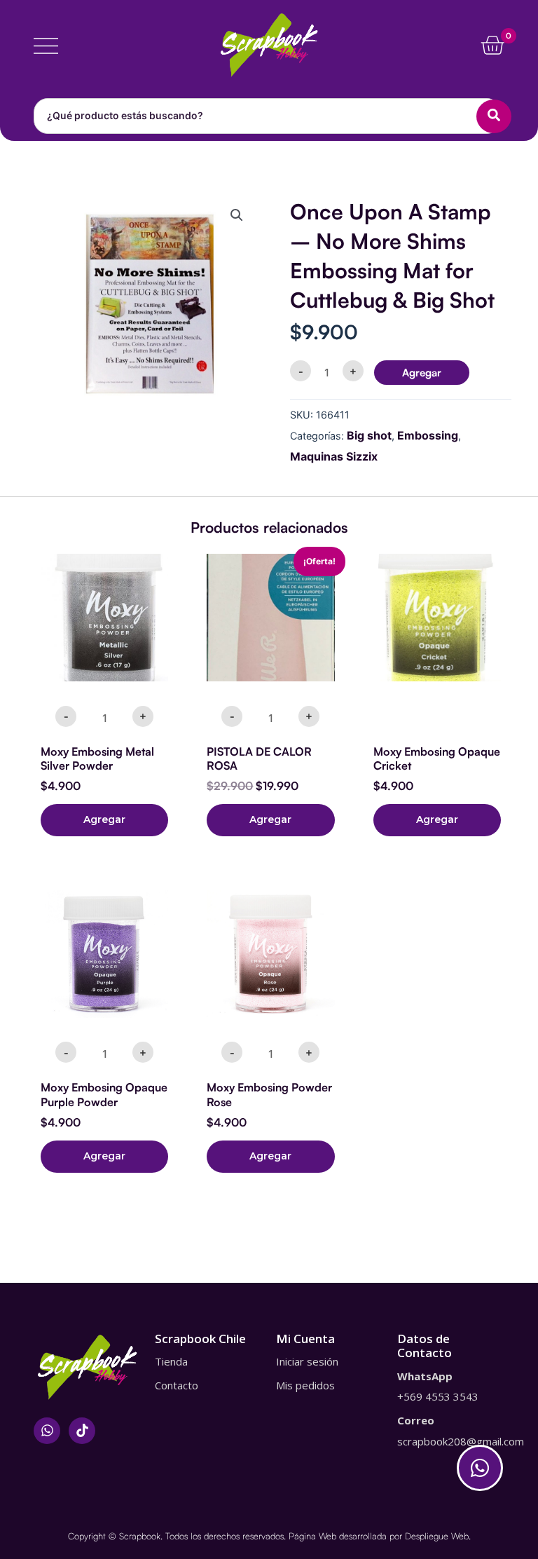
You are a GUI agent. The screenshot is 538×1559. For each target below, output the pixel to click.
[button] (236, 215)
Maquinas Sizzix (334, 456)
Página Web (312, 1535)
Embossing (427, 435)
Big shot (369, 435)
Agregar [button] (104, 819)
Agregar (421, 372)
